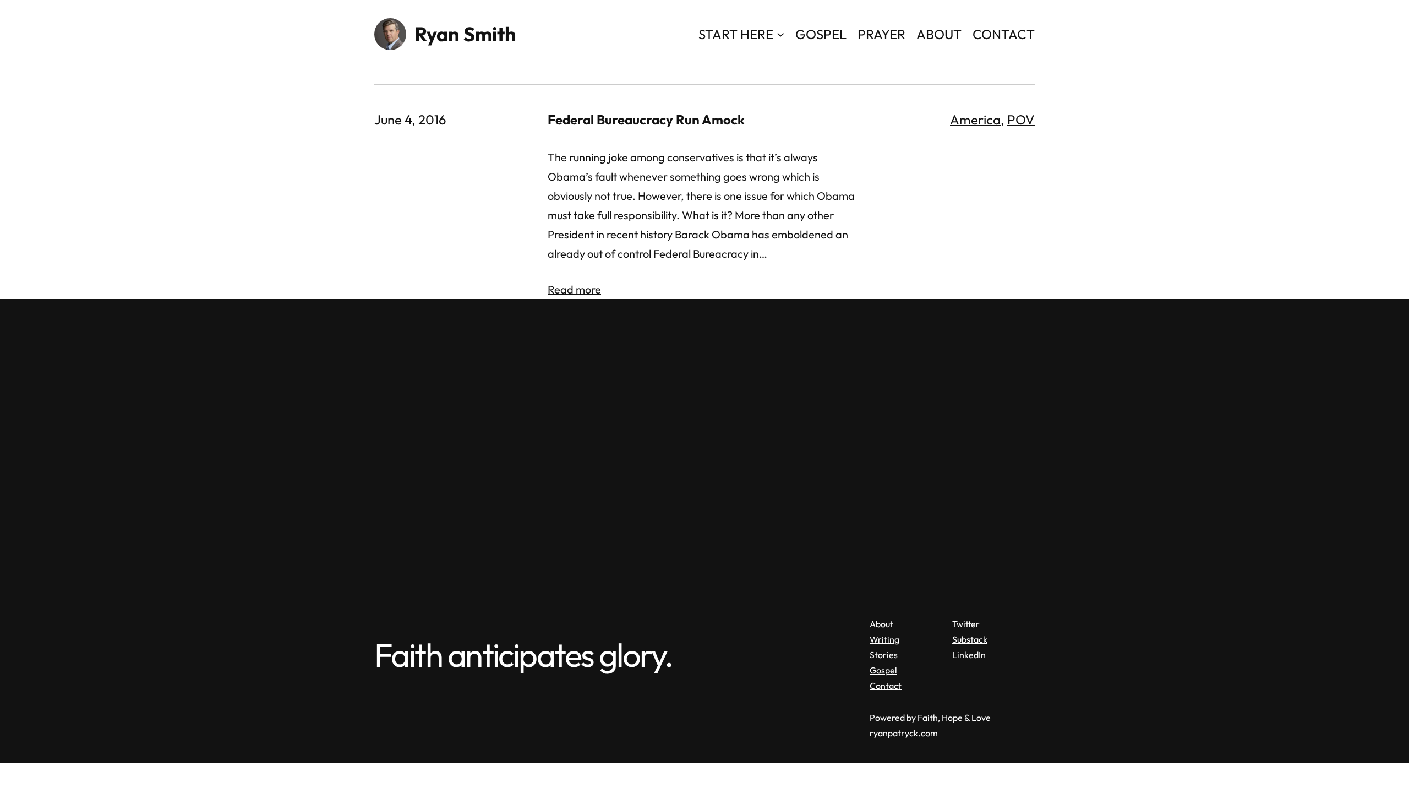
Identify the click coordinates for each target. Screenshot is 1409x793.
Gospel (883, 670)
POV (1021, 119)
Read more (574, 289)
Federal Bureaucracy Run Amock (646, 119)
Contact (886, 685)
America (975, 119)
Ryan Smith (465, 33)
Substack (969, 639)
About (881, 623)
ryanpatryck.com (904, 732)
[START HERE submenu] (780, 33)
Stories (884, 654)
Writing (884, 639)
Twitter (966, 623)
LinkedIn (969, 654)
